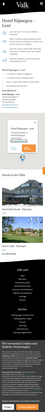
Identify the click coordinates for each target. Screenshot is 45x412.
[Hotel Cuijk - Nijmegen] (22, 230)
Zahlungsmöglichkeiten (22, 332)
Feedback (44, 171)
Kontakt (23, 322)
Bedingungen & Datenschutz (22, 315)
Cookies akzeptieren (27, 407)
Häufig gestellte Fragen (23, 318)
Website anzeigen (14, 148)
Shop (23, 275)
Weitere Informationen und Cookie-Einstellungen (21, 401)
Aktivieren (23, 279)
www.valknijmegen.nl (10, 107)
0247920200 (9, 102)
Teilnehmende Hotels (22, 286)
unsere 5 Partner (29, 374)
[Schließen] (35, 122)
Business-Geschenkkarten (22, 289)
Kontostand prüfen (22, 282)
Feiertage (22, 296)
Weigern (8, 407)
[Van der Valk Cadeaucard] (22, 5)
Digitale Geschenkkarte (22, 293)
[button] (22, 158)
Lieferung (22, 325)
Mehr (4, 213)
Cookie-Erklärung (34, 390)
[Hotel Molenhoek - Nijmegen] (22, 193)
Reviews (22, 300)
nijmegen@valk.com (10, 105)
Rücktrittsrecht (22, 329)
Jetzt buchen (27, 148)
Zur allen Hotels (9, 254)
